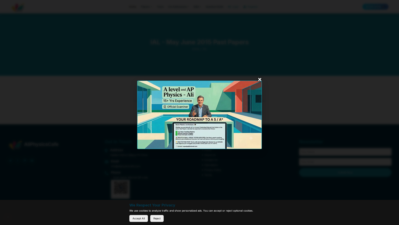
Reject (157, 218)
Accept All (138, 218)
